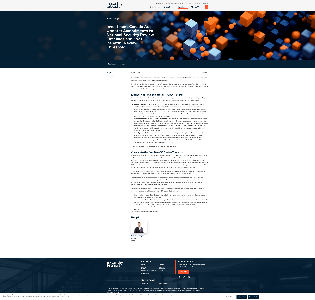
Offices (188, 3)
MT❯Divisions (158, 3)
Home (109, 19)
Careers (197, 3)
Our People (155, 7)
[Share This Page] (206, 19)
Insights (181, 7)
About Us (195, 7)
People (123, 64)
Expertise (168, 7)
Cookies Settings (230, 296)
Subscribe (183, 272)
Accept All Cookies (253, 296)
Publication (112, 64)
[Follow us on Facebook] (179, 277)
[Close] (312, 296)
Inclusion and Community (174, 3)
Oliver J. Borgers (110, 75)
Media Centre (163, 283)
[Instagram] (184, 277)
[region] (157, 296)
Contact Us (144, 283)
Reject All (241, 296)
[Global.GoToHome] (114, 5)
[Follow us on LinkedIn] (188, 277)
